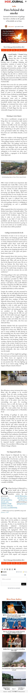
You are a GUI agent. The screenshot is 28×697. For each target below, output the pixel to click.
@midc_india (5, 502)
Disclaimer (10, 691)
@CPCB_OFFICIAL (7, 506)
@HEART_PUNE (6, 504)
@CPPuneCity (23, 500)
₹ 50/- (14, 50)
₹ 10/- (3, 50)
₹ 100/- (19, 50)
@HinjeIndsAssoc (22, 504)
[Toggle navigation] (25, 1)
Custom (24, 50)
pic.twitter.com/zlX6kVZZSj (9, 508)
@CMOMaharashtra (21, 496)
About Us (5, 691)
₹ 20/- (8, 50)
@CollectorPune (22, 498)
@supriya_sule (5, 498)
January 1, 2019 (4, 512)
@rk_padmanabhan (6, 500)
